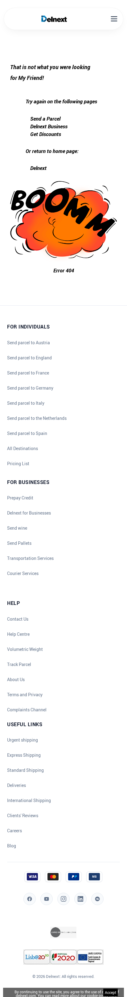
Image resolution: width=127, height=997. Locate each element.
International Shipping (29, 800)
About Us (16, 679)
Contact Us (17, 619)
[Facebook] (29, 899)
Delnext (38, 168)
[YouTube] (46, 899)
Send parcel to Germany (30, 388)
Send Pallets (19, 543)
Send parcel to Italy (25, 403)
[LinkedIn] (80, 899)
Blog (11, 846)
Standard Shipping (25, 770)
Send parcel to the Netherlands (37, 418)
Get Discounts (45, 134)
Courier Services (23, 573)
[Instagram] (63, 899)
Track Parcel (19, 664)
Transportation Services (30, 558)
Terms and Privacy (25, 695)
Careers (14, 831)
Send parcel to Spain (27, 433)
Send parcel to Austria (28, 343)
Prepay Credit (20, 498)
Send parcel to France (28, 373)
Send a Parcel (45, 118)
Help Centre (18, 634)
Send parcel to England (29, 358)
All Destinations (22, 448)
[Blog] (97, 899)
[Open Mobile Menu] (114, 18)
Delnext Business (49, 126)
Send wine (17, 528)
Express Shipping (24, 755)
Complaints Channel (27, 710)
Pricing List (18, 463)
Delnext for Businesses (29, 513)
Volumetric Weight (25, 649)
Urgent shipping (22, 740)
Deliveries (16, 785)
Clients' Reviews (22, 815)
